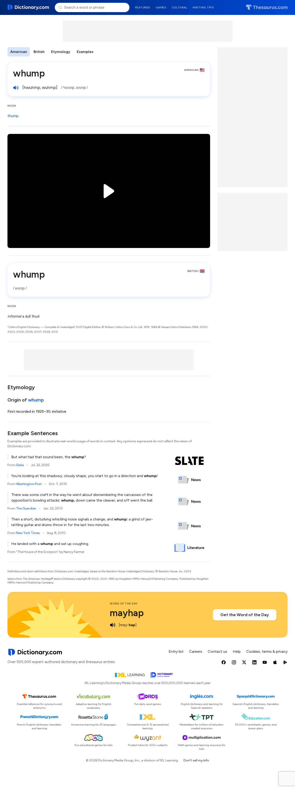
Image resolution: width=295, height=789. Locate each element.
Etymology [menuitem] (60, 51)
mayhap (127, 612)
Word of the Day (124, 603)
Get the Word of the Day (244, 614)
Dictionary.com (28, 7)
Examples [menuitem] (85, 51)
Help (237, 651)
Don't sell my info (196, 760)
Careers (195, 651)
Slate (20, 465)
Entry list (176, 651)
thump (12, 116)
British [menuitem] (39, 51)
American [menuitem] (18, 51)
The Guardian (26, 508)
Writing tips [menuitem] (203, 7)
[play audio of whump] (16, 88)
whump (36, 400)
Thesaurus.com (267, 7)
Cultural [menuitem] (179, 7)
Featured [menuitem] (142, 7)
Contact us (217, 651)
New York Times (28, 533)
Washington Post (29, 484)
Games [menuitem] (161, 7)
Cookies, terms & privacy (267, 651)
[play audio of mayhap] (112, 625)
